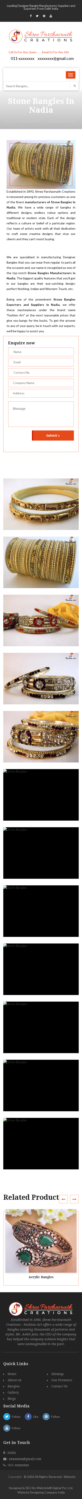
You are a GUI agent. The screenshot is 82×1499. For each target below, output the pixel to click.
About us (14, 1380)
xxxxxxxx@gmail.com (56, 58)
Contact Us (59, 1386)
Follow (16, 1416)
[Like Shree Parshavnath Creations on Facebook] (30, 16)
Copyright (15, 1477)
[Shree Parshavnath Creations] (41, 36)
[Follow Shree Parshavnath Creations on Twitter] (37, 16)
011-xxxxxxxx (22, 58)
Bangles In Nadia (30, 121)
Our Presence (61, 1380)
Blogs (12, 1398)
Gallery (13, 1392)
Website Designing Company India (41, 1492)
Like (35, 1416)
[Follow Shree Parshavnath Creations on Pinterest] (44, 16)
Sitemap (57, 1374)
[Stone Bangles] (43, 508)
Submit (51, 435)
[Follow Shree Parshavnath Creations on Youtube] (51, 16)
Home (10, 121)
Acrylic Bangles (41, 1277)
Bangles (14, 1386)
